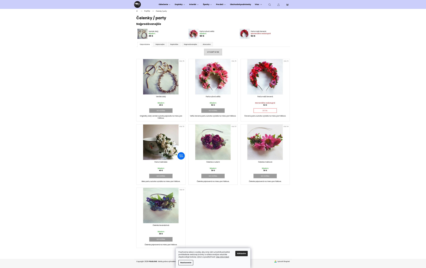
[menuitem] (164, 4)
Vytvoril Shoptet (283, 261)
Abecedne (207, 44)
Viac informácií (222, 257)
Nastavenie (185, 262)
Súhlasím (241, 253)
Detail (265, 110)
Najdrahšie (174, 44)
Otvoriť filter (213, 52)
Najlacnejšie (160, 44)
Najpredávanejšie (190, 44)
